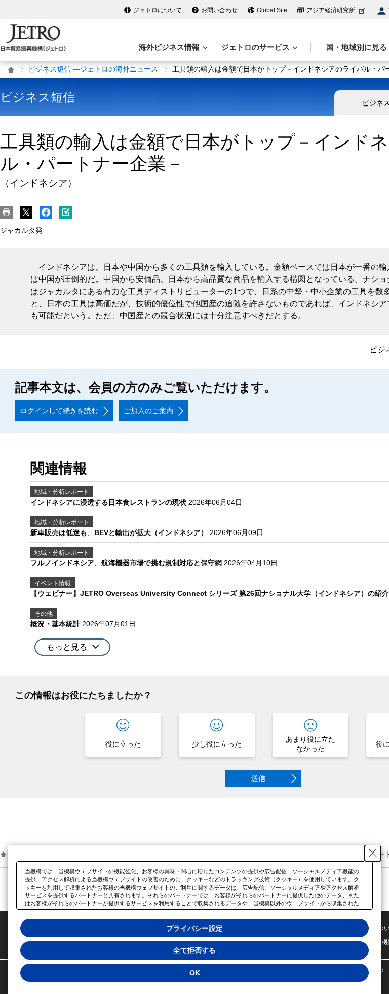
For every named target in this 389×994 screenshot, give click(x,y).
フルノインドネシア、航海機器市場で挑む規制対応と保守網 (127, 563)
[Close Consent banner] (373, 853)
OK (194, 973)
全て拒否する (194, 950)
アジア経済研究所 (330, 10)
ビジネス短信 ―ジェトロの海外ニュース (93, 69)
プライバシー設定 (194, 928)
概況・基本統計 (56, 624)
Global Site (272, 10)
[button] (72, 647)
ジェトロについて (157, 10)
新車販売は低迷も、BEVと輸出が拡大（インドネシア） (120, 532)
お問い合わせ (219, 10)
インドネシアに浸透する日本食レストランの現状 (109, 502)
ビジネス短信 (37, 97)
